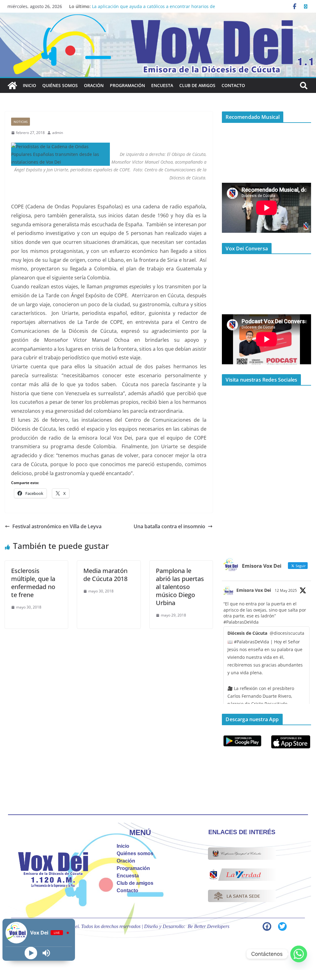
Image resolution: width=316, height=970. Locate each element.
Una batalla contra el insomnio (169, 526)
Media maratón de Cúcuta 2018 (105, 575)
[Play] (31, 953)
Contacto (233, 85)
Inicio (29, 85)
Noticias (20, 121)
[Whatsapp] (298, 954)
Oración (94, 85)
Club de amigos (197, 85)
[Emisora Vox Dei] (12, 85)
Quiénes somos (60, 85)
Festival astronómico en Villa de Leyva (57, 526)
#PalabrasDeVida (241, 622)
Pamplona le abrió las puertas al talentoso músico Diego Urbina (180, 587)
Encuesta (162, 85)
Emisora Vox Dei (253, 590)
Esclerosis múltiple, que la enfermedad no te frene (33, 583)
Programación (127, 85)
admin (57, 132)
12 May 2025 (286, 590)
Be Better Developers (208, 926)
